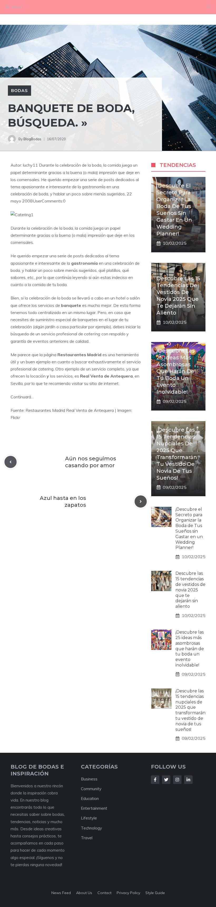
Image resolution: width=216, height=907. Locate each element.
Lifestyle (89, 818)
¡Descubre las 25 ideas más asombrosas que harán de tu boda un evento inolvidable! (175, 371)
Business (89, 778)
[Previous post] (10, 462)
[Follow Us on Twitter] (166, 779)
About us (84, 892)
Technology (91, 828)
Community (91, 788)
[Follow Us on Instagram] (177, 779)
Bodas (19, 90)
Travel (86, 837)
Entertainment (94, 808)
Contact (104, 892)
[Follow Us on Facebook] (155, 779)
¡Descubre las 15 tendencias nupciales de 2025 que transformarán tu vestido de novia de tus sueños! (190, 710)
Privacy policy (128, 892)
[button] (209, 7)
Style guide (155, 892)
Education (90, 798)
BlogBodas (32, 139)
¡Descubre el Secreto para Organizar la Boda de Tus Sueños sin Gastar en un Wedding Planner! (189, 528)
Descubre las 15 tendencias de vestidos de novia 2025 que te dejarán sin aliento (190, 590)
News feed (61, 892)
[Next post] (141, 501)
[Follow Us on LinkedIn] (188, 779)
